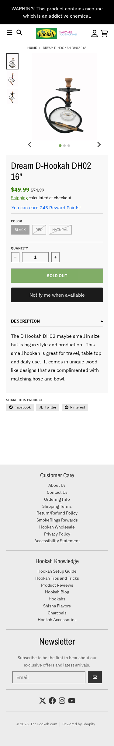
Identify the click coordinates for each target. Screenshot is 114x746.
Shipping (19, 197)
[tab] (60, 145)
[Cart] (104, 33)
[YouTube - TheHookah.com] (71, 700)
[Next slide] (99, 144)
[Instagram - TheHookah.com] (62, 700)
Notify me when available (57, 295)
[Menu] (9, 32)
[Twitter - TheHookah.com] (42, 700)
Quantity (19, 248)
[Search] (19, 32)
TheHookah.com (43, 724)
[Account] (94, 33)
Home (32, 48)
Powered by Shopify (78, 724)
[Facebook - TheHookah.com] (52, 700)
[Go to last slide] (30, 144)
